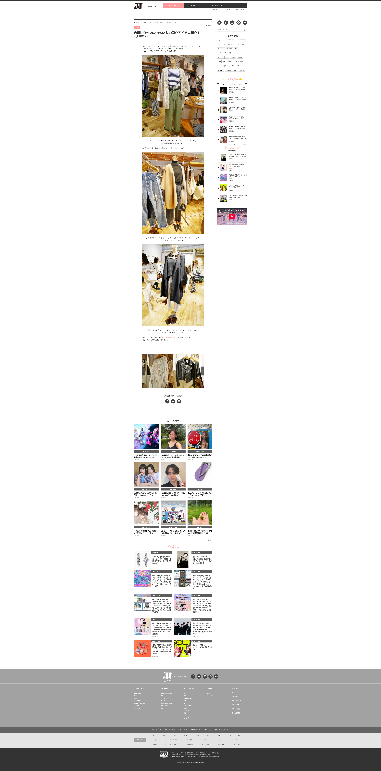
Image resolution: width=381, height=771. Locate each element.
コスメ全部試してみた (166, 703)
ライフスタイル (189, 688)
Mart (208, 735)
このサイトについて (155, 730)
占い (226, 9)
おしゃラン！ (210, 696)
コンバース (221, 40)
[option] (186, 371)
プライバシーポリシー (171, 730)
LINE (219, 61)
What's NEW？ (138, 693)
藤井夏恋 (220, 57)
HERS (197, 735)
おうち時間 (229, 48)
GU (226, 66)
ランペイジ (242, 53)
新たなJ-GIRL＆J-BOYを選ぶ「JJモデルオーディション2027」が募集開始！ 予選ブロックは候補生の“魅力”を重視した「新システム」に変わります (237, 117)
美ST (219, 735)
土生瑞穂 (232, 57)
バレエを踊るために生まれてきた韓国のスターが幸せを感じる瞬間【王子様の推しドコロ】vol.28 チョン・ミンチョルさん (238, 108)
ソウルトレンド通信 (230, 70)
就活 (230, 53)
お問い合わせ (207, 730)
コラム (185, 715)
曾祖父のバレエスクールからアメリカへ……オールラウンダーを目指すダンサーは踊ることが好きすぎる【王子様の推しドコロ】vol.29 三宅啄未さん (238, 88)
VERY (175, 735)
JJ (153, 735)
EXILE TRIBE (230, 40)
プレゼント (137, 708)
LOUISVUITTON (240, 40)
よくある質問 (236, 713)
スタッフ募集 (236, 704)
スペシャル (239, 9)
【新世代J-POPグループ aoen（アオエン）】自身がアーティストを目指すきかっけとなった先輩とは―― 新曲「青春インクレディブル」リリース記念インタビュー (238, 127)
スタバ (235, 53)
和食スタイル (241, 735)
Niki (224, 61)
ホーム (135, 22)
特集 (135, 696)
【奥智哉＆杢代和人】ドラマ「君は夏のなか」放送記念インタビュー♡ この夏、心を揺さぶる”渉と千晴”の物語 (238, 98)
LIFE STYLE (215, 5)
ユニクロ (220, 66)
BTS (238, 66)
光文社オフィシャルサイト (222, 730)
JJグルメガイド (188, 705)
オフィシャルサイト (170, 337)
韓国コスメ (231, 44)
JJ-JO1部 (220, 70)
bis (230, 735)
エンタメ (186, 708)
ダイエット (221, 48)
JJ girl (236, 5)
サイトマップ (183, 730)
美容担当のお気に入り (166, 693)
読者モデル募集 (236, 700)
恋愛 (185, 713)
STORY (186, 735)
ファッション (142, 22)
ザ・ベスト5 (137, 700)
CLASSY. (164, 735)
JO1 (236, 48)
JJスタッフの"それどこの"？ (142, 703)
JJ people (214, 9)
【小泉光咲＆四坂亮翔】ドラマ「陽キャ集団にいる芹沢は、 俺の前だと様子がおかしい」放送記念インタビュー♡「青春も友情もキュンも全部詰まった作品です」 (238, 137)
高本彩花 (240, 57)
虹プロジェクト (240, 44)
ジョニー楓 (241, 70)
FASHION (172, 5)
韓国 (162, 696)
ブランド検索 (236, 709)
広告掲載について (195, 730)
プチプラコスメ (239, 61)
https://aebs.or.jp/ (214, 756)
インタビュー (187, 718)
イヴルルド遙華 (222, 53)
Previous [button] (143, 371)
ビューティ (164, 688)
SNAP (136, 698)
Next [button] (202, 371)
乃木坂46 (231, 66)
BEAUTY (194, 5)
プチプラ (136, 705)
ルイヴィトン (221, 44)
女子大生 (230, 61)
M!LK (226, 57)
